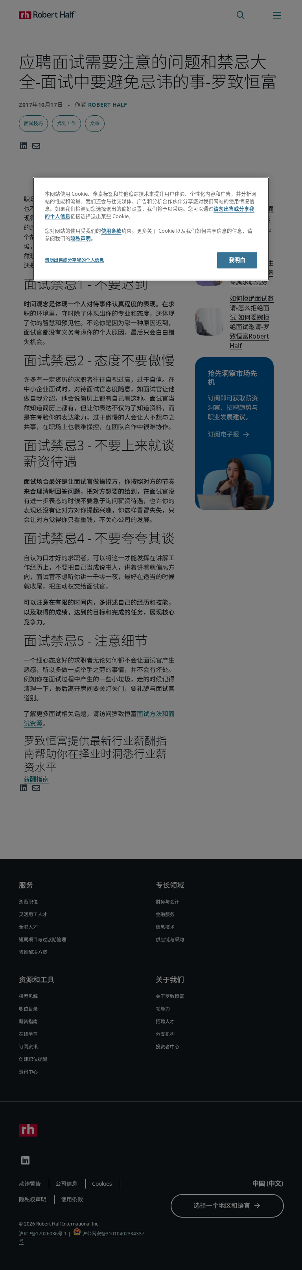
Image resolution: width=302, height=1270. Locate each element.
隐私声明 (80, 238)
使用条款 (111, 231)
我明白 (237, 260)
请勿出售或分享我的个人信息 (74, 260)
